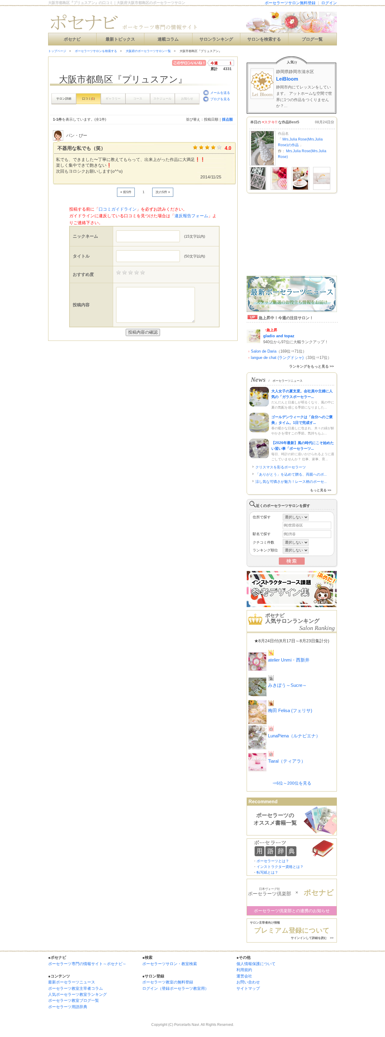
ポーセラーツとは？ (273, 861)
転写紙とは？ (267, 872)
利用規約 (244, 970)
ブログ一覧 (312, 39)
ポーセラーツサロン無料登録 (290, 3)
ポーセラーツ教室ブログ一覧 (73, 1000)
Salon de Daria (263, 351)
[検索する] (292, 563)
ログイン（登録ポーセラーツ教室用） (175, 988)
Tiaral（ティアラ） (287, 761)
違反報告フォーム (191, 215)
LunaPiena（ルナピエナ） (294, 735)
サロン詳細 (63, 98)
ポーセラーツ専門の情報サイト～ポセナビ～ (87, 963)
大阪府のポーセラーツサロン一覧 (148, 51)
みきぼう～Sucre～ (287, 685)
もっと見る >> (320, 490)
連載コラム (168, 39)
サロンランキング (216, 39)
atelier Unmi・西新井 (289, 659)
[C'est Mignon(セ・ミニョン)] (258, 189)
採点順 (227, 119)
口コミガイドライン (118, 209)
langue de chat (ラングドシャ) (277, 357)
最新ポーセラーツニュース (71, 982)
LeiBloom (287, 79)
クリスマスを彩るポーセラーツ (280, 467)
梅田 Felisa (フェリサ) (290, 710)
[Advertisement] (118, 353)
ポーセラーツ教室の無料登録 (167, 982)
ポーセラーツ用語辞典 (67, 1007)
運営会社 (244, 976)
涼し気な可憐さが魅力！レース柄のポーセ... (291, 482)
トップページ (57, 51)
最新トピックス (120, 39)
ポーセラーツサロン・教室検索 (169, 963)
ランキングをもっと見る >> (311, 366)
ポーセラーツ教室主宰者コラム (75, 988)
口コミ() (88, 98)
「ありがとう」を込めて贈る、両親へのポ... (291, 474)
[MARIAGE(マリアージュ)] (279, 189)
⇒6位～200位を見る (291, 783)
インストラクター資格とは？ (280, 867)
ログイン (329, 3)
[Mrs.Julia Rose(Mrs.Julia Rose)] (262, 164)
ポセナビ (72, 39)
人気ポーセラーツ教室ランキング (77, 994)
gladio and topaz (278, 336)
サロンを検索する (264, 39)
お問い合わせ (248, 982)
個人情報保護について (256, 963)
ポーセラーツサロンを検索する (96, 51)
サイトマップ (248, 988)
